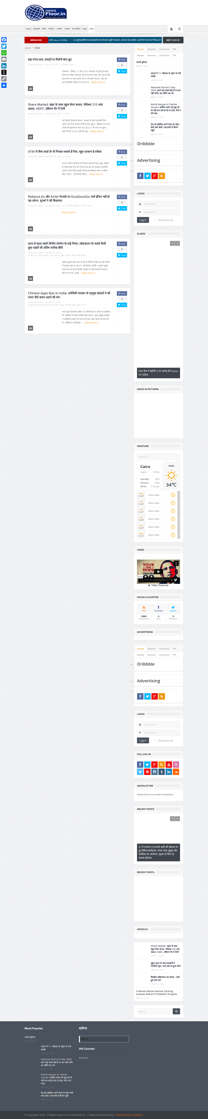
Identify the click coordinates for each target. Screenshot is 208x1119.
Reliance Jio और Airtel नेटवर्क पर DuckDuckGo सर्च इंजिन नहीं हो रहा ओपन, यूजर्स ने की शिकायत (69, 199)
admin (41, 64)
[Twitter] (4, 46)
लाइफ (85, 29)
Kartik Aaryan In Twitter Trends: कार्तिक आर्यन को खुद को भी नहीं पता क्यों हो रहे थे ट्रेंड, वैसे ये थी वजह (166, 109)
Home (28, 29)
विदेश (44, 29)
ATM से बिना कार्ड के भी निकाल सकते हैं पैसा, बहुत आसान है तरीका (65, 151)
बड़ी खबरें (36, 29)
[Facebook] (4, 39)
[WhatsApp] (4, 52)
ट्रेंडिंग (71, 205)
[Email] (4, 59)
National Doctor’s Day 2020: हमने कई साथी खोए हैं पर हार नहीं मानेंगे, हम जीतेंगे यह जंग (166, 90)
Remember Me (165, 220)
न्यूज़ (51, 255)
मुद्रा (62, 255)
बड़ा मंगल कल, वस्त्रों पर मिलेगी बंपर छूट (50, 59)
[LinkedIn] (4, 66)
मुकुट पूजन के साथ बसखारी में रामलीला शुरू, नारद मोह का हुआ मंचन (166, 865)
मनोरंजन (51, 29)
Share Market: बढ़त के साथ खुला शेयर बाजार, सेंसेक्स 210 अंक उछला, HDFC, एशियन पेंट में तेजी (65, 106)
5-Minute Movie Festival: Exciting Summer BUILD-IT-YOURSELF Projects (156, 893)
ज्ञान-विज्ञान (76, 29)
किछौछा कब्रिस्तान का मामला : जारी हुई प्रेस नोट (165, 879)
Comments (164, 49)
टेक (66, 205)
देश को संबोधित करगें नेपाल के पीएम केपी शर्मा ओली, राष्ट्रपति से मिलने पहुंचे (165, 127)
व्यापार (91, 29)
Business (152, 49)
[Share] (4, 85)
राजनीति (68, 255)
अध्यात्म (67, 29)
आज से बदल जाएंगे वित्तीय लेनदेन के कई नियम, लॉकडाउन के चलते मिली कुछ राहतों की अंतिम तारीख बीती (67, 245)
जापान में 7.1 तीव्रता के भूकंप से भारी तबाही (166, 75)
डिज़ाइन (65, 64)
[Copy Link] (4, 79)
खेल (32, 255)
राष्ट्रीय (59, 29)
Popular (140, 49)
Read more (97, 82)
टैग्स (174, 49)
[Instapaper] (4, 72)
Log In (143, 220)
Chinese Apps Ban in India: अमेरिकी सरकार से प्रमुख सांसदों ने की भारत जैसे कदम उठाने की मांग (69, 295)
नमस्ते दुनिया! (141, 62)
